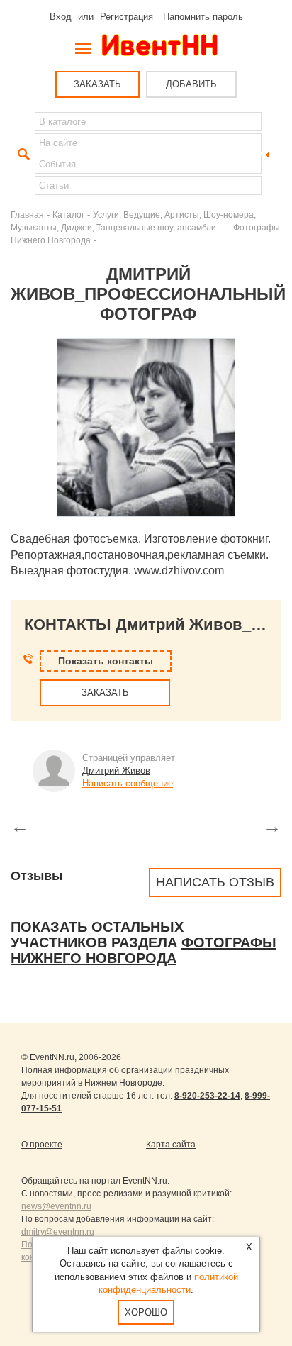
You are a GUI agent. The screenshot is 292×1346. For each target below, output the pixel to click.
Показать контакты (105, 661)
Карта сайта (171, 1145)
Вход (61, 16)
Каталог (68, 214)
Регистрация (126, 16)
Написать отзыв (215, 882)
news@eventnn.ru (56, 1206)
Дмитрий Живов (116, 770)
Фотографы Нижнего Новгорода (143, 950)
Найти (22, 154)
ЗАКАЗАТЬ (97, 84)
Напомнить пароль (203, 16)
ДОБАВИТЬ (191, 84)
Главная (27, 214)
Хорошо (146, 1312)
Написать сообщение (127, 783)
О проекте (41, 1145)
